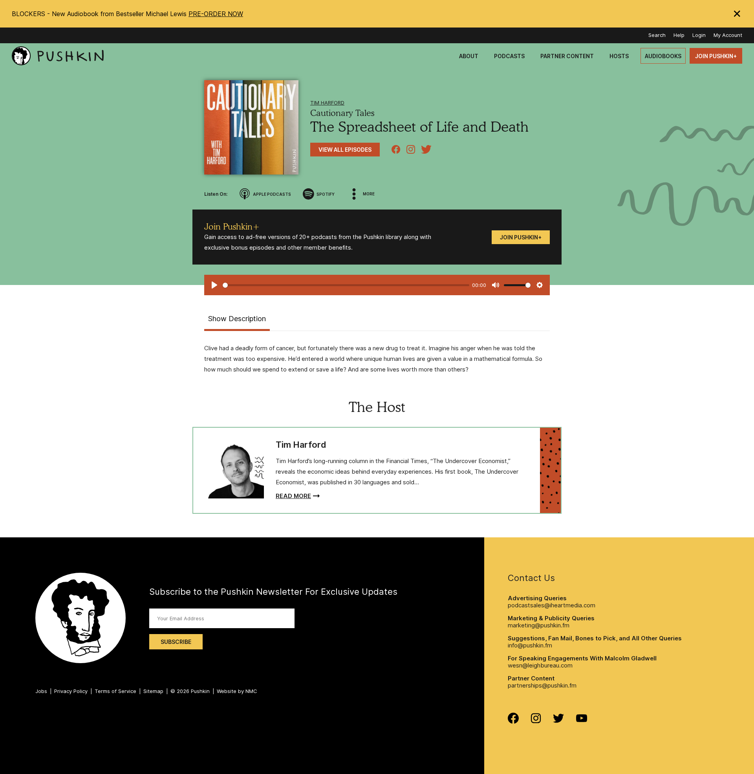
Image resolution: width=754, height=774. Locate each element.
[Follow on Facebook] (513, 721)
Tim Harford (327, 102)
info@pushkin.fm (530, 645)
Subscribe (176, 641)
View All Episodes (345, 149)
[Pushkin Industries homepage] (58, 56)
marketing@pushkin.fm (538, 625)
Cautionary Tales (342, 113)
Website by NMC (237, 691)
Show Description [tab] (237, 318)
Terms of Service (115, 691)
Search (657, 35)
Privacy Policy (71, 691)
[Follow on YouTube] (581, 720)
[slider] (346, 285)
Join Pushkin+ (521, 237)
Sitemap (153, 691)
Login (699, 35)
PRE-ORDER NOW (215, 14)
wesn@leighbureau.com (540, 665)
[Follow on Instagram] (536, 721)
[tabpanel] (377, 359)
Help (678, 35)
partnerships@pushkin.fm (542, 685)
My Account (728, 35)
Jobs (41, 691)
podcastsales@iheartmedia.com (551, 605)
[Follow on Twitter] (558, 720)
